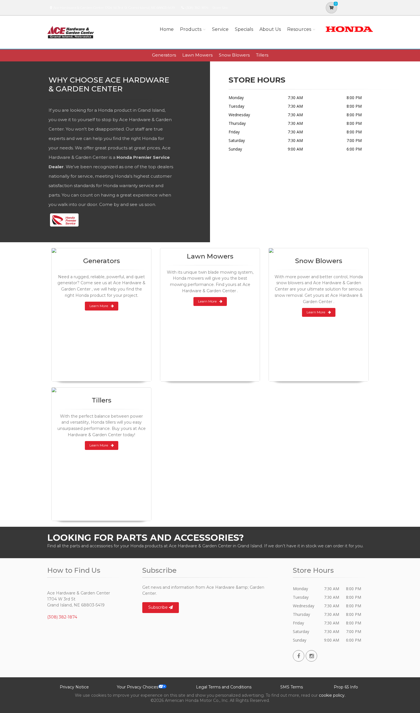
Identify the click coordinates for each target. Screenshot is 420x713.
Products (190, 29)
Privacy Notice (74, 687)
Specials (244, 29)
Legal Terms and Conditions (223, 687)
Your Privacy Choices (137, 687)
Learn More (98, 306)
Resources (299, 29)
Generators (164, 55)
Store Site (220, 7)
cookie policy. (332, 695)
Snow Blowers (234, 55)
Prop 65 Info (346, 687)
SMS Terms (291, 687)
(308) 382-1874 (197, 7)
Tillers (262, 55)
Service (220, 29)
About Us (270, 29)
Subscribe (158, 607)
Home (167, 29)
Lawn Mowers (197, 55)
